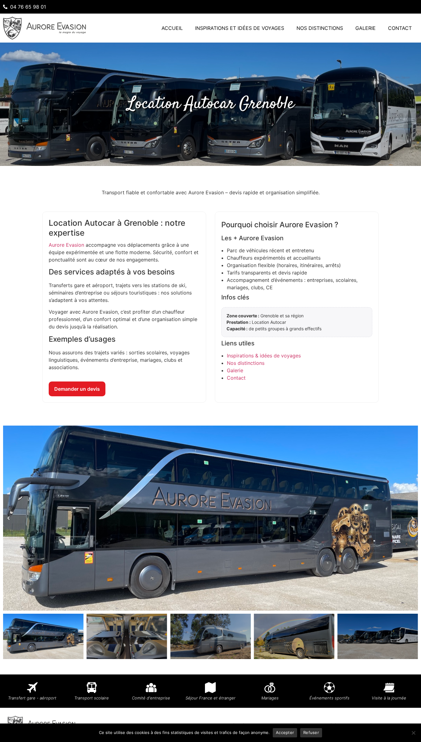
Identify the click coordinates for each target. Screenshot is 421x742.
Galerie (365, 28)
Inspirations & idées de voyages (264, 355)
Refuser (311, 732)
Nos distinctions (319, 28)
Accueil (172, 28)
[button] (8, 518)
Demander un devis (77, 389)
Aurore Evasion (66, 245)
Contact (400, 28)
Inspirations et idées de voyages (239, 28)
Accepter (285, 732)
